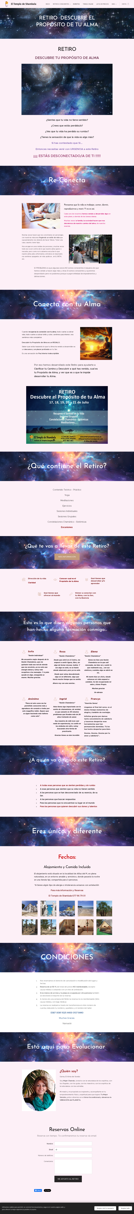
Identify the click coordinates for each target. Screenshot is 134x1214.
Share (39, 1190)
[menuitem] (48, 4)
